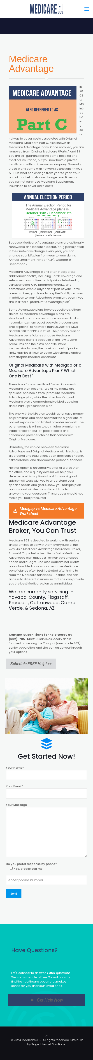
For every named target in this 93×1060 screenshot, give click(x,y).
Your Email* (14, 786)
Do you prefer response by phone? (31, 866)
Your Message (16, 805)
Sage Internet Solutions (48, 1044)
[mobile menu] (87, 9)
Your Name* (15, 767)
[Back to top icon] (46, 1035)
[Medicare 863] (46, 9)
